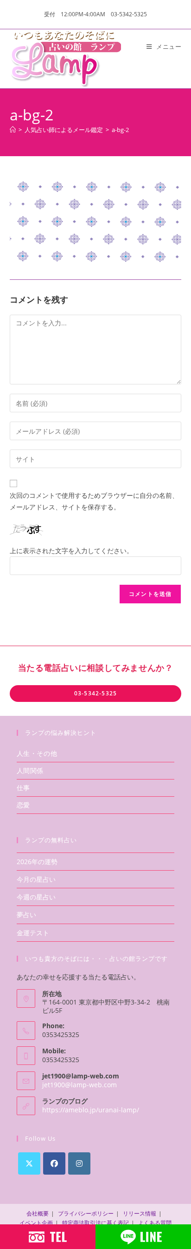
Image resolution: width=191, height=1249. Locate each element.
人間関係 (30, 770)
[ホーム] (13, 130)
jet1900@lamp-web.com (79, 1084)
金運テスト (33, 932)
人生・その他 (37, 753)
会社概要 (37, 1213)
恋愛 (23, 804)
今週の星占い (36, 896)
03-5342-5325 (95, 693)
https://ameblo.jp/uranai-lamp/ (90, 1109)
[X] (29, 1163)
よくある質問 (155, 1223)
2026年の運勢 (37, 861)
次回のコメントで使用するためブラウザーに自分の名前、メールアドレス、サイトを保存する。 (94, 501)
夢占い (26, 914)
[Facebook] (54, 1163)
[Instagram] (79, 1163)
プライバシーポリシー (86, 1213)
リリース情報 (139, 1213)
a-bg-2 (120, 130)
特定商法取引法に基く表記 (95, 1223)
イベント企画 (36, 1223)
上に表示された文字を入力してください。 (71, 550)
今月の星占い (36, 879)
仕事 (23, 787)
